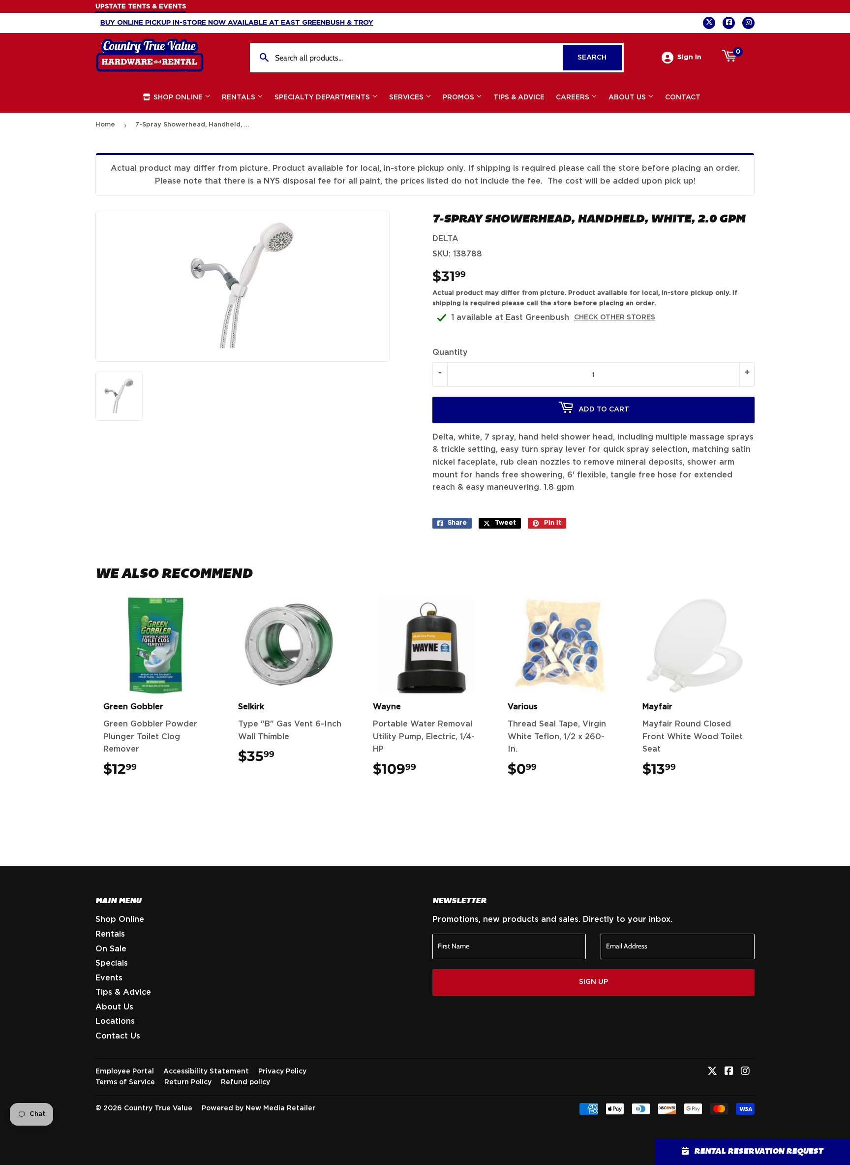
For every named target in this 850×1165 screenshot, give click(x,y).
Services (407, 97)
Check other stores (614, 317)
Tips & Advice (519, 97)
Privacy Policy (282, 1071)
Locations (115, 1021)
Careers (573, 97)
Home (105, 125)
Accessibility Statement (206, 1071)
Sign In (689, 57)
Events (108, 978)
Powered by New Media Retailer (258, 1108)
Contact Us (117, 1036)
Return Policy (188, 1082)
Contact (682, 97)
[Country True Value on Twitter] (712, 1072)
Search (599, 57)
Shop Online (178, 97)
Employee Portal (124, 1071)
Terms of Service (125, 1082)
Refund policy (245, 1082)
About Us (628, 97)
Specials (111, 963)
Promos (459, 97)
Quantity (450, 352)
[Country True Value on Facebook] (729, 1072)
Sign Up (593, 981)
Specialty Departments (323, 97)
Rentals (239, 97)
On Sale (110, 949)
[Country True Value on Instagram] (745, 1072)
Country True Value (158, 1108)
